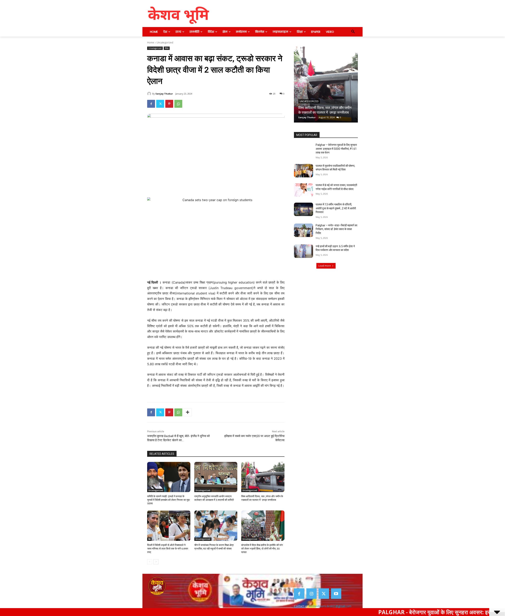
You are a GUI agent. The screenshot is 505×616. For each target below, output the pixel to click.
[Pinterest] (169, 104)
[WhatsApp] (178, 104)
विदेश (166, 48)
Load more (324, 265)
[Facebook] (151, 104)
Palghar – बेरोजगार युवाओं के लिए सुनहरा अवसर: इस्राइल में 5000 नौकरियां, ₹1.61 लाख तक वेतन (336, 148)
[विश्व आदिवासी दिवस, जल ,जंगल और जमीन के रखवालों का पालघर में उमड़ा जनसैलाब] (262, 477)
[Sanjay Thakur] (149, 94)
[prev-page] (149, 561)
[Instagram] (311, 593)
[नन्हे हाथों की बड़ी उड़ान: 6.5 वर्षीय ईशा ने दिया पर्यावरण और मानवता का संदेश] (303, 251)
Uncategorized (165, 42)
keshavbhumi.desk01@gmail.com (330, 606)
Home (150, 42)
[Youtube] (336, 593)
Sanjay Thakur (164, 93)
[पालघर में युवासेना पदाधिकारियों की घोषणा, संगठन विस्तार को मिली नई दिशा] (303, 170)
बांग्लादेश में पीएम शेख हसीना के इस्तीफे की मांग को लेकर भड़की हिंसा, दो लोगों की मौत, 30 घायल (262, 549)
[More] (187, 412)
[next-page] (155, 561)
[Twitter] (160, 104)
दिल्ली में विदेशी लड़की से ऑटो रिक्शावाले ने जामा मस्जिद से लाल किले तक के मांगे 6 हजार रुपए (167, 549)
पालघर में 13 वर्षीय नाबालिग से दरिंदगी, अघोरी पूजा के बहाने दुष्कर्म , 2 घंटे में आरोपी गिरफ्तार (336, 208)
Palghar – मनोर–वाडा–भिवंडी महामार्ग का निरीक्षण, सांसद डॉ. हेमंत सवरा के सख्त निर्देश (336, 229)
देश (149, 539)
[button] (353, 32)
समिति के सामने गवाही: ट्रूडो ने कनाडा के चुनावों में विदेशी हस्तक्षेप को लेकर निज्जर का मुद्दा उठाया (168, 500)
